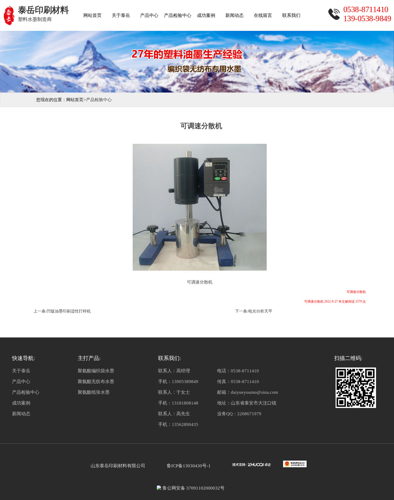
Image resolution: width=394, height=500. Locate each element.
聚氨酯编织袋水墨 (96, 370)
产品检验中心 (177, 15)
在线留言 (263, 15)
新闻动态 (234, 15)
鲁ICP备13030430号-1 (188, 465)
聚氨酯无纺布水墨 (96, 381)
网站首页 (92, 15)
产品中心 (149, 15)
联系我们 (291, 15)
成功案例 (206, 15)
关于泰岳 (121, 15)
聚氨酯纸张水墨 (94, 392)
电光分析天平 (260, 311)
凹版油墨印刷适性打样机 (69, 311)
